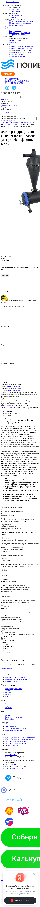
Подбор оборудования (17, 56)
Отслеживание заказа (8, 118)
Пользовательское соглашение (20, 23)
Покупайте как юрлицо (17, 35)
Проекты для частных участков (20, 48)
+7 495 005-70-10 (11, 755)
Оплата (7, 691)
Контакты (13, 42)
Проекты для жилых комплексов (21, 46)
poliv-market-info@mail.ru (14, 768)
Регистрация (10, 121)
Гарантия (8, 696)
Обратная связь (10, 27)
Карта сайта (9, 719)
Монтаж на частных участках (20, 52)
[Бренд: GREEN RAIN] (5, 264)
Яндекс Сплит (14, 11)
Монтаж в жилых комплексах (16, 741)
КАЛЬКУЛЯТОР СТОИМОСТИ (17, 81)
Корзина (4, 105)
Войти (3, 121)
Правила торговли (16, 25)
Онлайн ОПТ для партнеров (19, 33)
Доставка (12, 17)
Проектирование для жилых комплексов (20, 738)
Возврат (8, 694)
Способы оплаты (15, 15)
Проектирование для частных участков (19, 739)
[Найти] (21, 97)
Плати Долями (14, 9)
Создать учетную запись (14, 717)
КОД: (3, 257)
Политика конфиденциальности (21, 21)
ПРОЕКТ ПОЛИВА (12, 79)
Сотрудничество (15, 31)
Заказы (7, 113)
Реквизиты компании (17, 40)
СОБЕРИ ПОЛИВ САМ (14, 83)
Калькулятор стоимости (13, 689)
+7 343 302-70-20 (11, 764)
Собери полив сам (16, 54)
